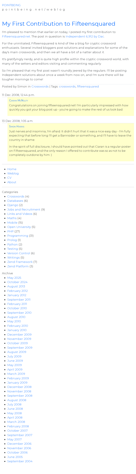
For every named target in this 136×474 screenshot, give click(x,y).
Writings (13, 257)
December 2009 (19, 334)
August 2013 (16, 286)
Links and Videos (19, 213)
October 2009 (17, 343)
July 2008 (14, 404)
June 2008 (15, 408)
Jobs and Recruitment (23, 209)
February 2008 (18, 426)
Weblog (13, 173)
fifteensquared (88, 86)
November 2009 (19, 339)
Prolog (12, 240)
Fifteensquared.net (16, 36)
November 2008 (19, 391)
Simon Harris (16, 126)
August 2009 (16, 352)
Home (11, 169)
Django (12, 205)
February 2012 (17, 290)
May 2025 (14, 277)
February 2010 (17, 325)
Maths (12, 218)
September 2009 (19, 347)
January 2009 (17, 382)
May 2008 (14, 413)
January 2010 (17, 330)
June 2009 (15, 360)
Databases (15, 200)
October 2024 (17, 282)
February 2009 (18, 378)
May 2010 (14, 321)
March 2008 (16, 421)
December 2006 (19, 443)
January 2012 (16, 295)
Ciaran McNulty (18, 100)
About (11, 182)
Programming (17, 235)
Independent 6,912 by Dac (85, 36)
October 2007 (17, 430)
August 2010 (16, 317)
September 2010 (19, 312)
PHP (10, 231)
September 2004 (20, 461)
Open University (19, 227)
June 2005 (15, 457)
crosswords (67, 86)
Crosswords (40, 86)
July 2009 (14, 356)
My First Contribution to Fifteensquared (58, 23)
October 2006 (17, 452)
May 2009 (14, 365)
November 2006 (19, 448)
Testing (12, 248)
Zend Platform (18, 266)
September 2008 (19, 395)
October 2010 (17, 308)
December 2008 (19, 387)
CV (9, 177)
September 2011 (19, 299)
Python (12, 244)
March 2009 (16, 373)
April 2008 (14, 417)
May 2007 (14, 439)
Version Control (18, 253)
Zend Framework (20, 261)
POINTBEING (11, 5)
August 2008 (16, 400)
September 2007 (19, 435)
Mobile (12, 222)
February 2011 (17, 304)
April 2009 (14, 369)
